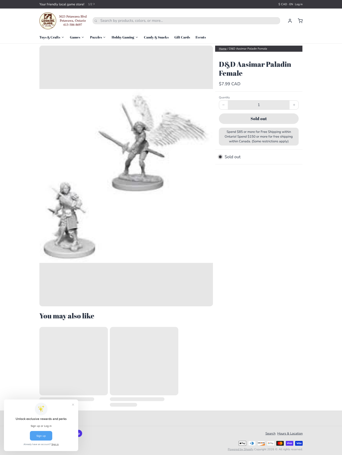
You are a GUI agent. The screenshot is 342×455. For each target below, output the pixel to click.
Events (201, 37)
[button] (259, 118)
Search (270, 433)
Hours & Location (290, 433)
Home (223, 49)
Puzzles (96, 37)
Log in (299, 4)
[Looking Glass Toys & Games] (63, 20)
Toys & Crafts (49, 37)
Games (75, 37)
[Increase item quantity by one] (294, 105)
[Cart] (298, 20)
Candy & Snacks (156, 37)
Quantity (224, 97)
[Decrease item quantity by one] (223, 105)
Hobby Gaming (123, 37)
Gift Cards (182, 37)
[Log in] (288, 20)
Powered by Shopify (240, 449)
